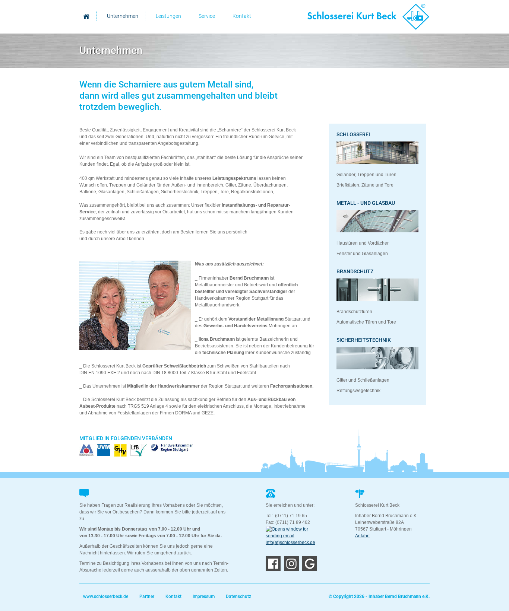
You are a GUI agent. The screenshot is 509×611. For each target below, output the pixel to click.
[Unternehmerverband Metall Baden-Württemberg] (103, 450)
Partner (146, 596)
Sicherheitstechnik (363, 340)
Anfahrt (362, 535)
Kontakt (173, 596)
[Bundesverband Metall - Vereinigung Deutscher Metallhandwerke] (86, 450)
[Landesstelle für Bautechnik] (138, 450)
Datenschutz (238, 596)
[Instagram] (291, 569)
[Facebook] (273, 569)
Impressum (204, 596)
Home (86, 16)
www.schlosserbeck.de (105, 596)
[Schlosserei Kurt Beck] (368, 17)
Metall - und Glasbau (365, 203)
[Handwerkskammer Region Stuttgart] (172, 448)
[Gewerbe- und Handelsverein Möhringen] (120, 450)
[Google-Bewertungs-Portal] (309, 569)
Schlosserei (353, 134)
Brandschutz (354, 271)
